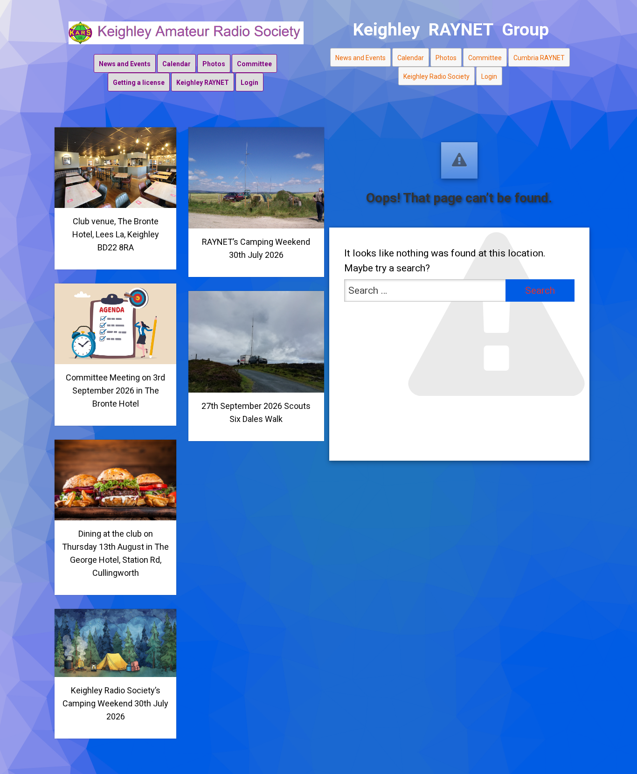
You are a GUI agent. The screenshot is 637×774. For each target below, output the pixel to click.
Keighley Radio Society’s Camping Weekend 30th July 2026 (115, 703)
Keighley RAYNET (202, 82)
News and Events (125, 64)
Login (249, 82)
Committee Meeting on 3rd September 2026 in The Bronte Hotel (115, 390)
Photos (213, 64)
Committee (254, 64)
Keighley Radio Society (436, 76)
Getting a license (139, 82)
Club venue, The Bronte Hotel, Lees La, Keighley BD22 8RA (115, 234)
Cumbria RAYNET (539, 58)
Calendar (176, 64)
